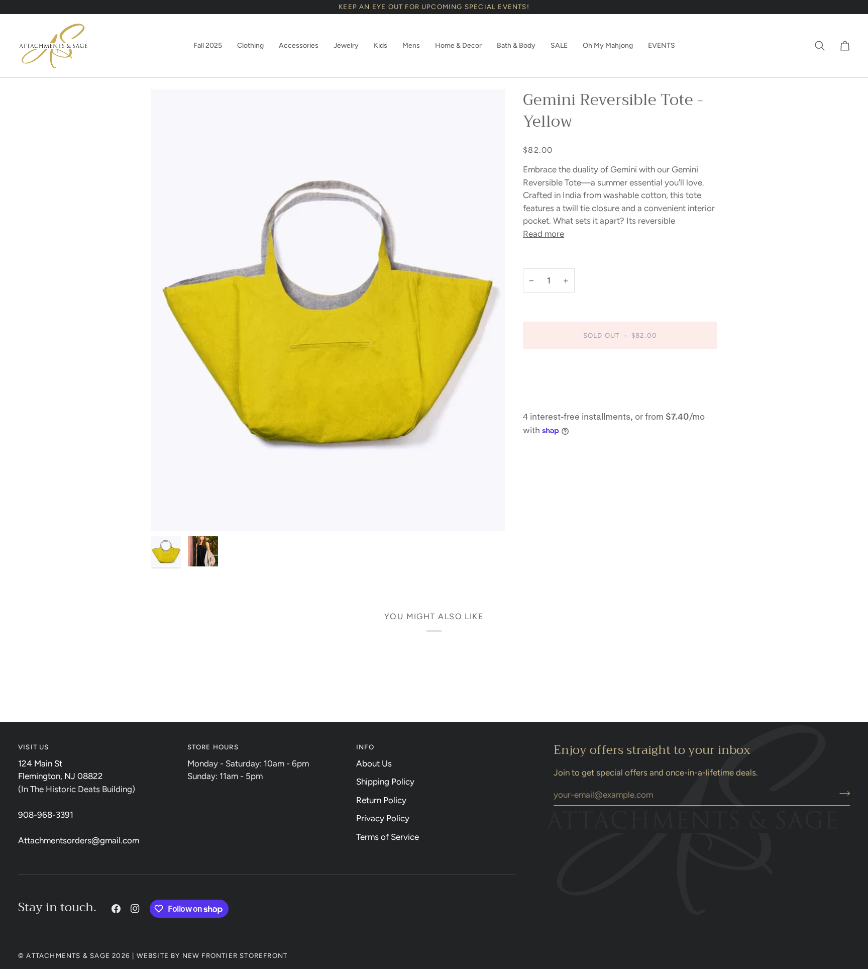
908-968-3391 (45, 815)
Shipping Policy (385, 782)
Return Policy (381, 800)
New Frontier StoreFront (235, 955)
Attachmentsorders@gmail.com (78, 840)
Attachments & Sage (68, 955)
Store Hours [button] (213, 747)
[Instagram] (135, 908)
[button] (208, 45)
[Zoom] (328, 310)
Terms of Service (387, 837)
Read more (543, 234)
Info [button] (365, 747)
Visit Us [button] (33, 747)
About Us (374, 763)
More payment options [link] (565, 398)
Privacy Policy (382, 818)
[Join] (841, 793)
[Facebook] (116, 908)
